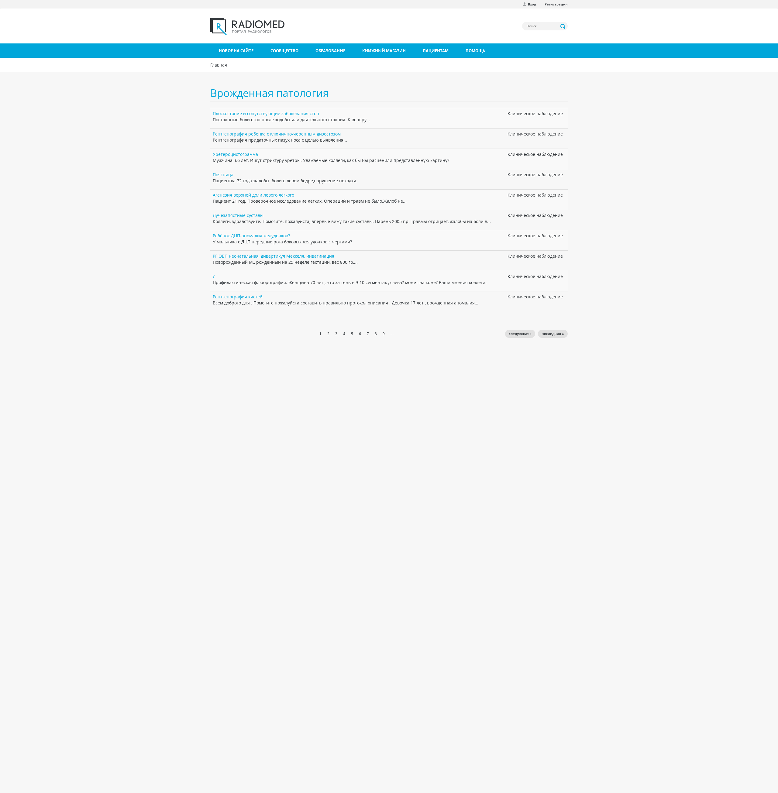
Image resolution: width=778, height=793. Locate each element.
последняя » (553, 333)
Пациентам (436, 50)
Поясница (223, 174)
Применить (563, 26)
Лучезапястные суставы (238, 215)
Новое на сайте (236, 50)
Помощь (475, 50)
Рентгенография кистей (238, 297)
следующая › (520, 333)
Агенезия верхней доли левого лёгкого (253, 195)
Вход (532, 4)
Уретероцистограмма (235, 154)
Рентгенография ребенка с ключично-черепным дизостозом (277, 134)
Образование (330, 50)
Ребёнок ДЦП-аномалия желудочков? (251, 236)
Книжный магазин (384, 50)
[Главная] (247, 26)
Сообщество (284, 50)
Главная (218, 65)
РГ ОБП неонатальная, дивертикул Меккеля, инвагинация (273, 256)
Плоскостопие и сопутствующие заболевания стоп (266, 113)
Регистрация (556, 4)
